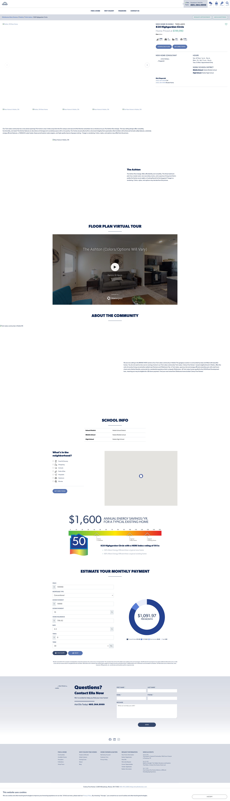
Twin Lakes (29, 17)
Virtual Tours (61, 764)
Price (54, 583)
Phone (150, 695)
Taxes (55, 634)
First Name (121, 687)
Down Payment (58, 600)
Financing (122, 11)
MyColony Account (105, 754)
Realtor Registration (127, 757)
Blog (80, 764)
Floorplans (60, 759)
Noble (21, 17)
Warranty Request (126, 762)
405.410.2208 (124, 787)
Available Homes (62, 757)
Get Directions (179, 46)
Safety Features (83, 757)
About (80, 762)
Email (119, 695)
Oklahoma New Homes (10, 17)
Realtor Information (127, 769)
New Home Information (128, 754)
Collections (61, 762)
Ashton (159, 34)
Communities (61, 754)
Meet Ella (124, 759)
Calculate (61, 653)
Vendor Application (127, 766)
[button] (147, 65)
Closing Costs (82, 759)
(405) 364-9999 (160, 80)
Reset (76, 653)
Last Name (152, 687)
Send (147, 724)
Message (120, 702)
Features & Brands (84, 754)
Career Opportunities (127, 764)
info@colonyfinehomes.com (138, 787)
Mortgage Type (58, 591)
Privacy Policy (104, 759)
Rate (54, 625)
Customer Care (104, 757)
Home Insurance (59, 617)
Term (54, 642)
